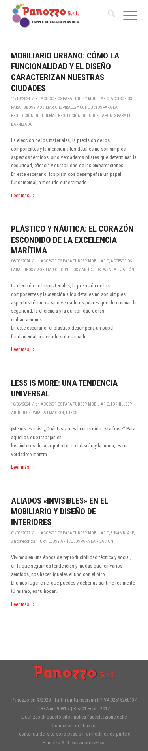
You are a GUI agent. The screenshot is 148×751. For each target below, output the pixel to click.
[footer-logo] (74, 672)
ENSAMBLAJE (122, 533)
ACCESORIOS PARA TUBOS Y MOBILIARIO (75, 98)
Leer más (20, 195)
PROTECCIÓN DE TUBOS (78, 115)
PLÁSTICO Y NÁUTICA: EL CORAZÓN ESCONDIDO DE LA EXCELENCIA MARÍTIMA (72, 239)
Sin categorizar (23, 541)
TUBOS (71, 412)
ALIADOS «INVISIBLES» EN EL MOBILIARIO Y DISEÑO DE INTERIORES (59, 511)
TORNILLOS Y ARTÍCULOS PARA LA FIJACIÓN (96, 269)
